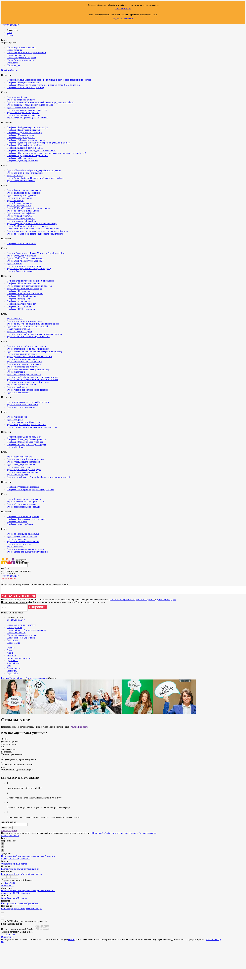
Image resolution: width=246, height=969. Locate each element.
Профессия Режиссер (17, 521)
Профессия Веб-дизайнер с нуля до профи (27, 127)
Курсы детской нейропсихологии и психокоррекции (32, 377)
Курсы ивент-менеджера (19, 544)
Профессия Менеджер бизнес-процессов (26, 439)
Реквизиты (12, 671)
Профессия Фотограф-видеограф (23, 487)
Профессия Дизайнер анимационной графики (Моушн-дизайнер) (38, 142)
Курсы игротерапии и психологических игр (28, 349)
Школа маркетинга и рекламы (21, 47)
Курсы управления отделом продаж (24, 469)
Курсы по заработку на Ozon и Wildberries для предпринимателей (38, 477)
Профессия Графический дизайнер (23, 130)
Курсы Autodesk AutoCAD (19, 216)
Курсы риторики (15, 419)
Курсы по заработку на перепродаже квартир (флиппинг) (35, 234)
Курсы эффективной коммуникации (24, 288)
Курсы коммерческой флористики (23, 193)
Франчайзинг (13, 663)
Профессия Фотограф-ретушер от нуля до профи (30, 489)
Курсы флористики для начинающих (25, 190)
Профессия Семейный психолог (22, 296)
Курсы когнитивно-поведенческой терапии (28, 382)
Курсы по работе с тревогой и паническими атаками (32, 379)
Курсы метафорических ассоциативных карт (28, 369)
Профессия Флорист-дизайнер (21, 137)
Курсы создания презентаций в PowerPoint (27, 117)
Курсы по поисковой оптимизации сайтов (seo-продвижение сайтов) (40, 102)
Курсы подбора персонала (19, 456)
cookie (71, 939)
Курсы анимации (15, 200)
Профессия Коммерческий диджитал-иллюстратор (31, 150)
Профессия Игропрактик (19, 298)
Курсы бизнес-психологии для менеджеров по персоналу (34, 351)
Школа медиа (13, 65)
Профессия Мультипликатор (20, 135)
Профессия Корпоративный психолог (25, 293)
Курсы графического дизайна (21, 180)
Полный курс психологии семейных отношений (30, 281)
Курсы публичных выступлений (22, 404)
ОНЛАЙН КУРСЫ (123, 9)
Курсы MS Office (15, 447)
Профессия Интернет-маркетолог (23, 82)
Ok (2, 942)
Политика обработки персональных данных (23, 856)
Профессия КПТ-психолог (19, 306)
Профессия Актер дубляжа (20, 524)
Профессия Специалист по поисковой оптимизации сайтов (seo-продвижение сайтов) (49, 80)
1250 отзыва (9, 883)
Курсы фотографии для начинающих (25, 499)
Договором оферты (166, 599)
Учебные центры (34, 874)
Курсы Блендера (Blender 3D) (21, 218)
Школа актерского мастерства (21, 57)
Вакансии (12, 864)
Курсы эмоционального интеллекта (24, 364)
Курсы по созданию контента (21, 99)
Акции (10, 35)
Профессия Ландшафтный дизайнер (24, 145)
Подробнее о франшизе (123, 18)
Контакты (11, 655)
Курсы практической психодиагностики (26, 346)
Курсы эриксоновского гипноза (22, 367)
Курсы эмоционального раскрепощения (26, 424)
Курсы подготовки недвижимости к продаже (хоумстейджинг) (37, 231)
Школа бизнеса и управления (21, 60)
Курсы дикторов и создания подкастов (25, 549)
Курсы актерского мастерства (21, 407)
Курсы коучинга (14, 318)
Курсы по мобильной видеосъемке (23, 534)
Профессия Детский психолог (21, 304)
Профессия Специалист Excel (21, 243)
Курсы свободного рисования (21, 384)
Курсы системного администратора (24, 266)
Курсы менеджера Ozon (18, 467)
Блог (9, 665)
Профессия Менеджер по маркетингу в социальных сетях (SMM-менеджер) (43, 85)
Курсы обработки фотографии (21, 504)
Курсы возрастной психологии (22, 359)
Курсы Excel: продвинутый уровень (24, 261)
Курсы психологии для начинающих (24, 321)
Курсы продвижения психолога (22, 354)
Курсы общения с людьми (19, 331)
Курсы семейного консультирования (24, 361)
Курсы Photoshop (15, 175)
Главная (11, 647)
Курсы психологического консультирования (28, 336)
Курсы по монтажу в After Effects (23, 211)
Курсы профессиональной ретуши (23, 507)
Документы (12, 660)
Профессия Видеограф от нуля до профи (26, 519)
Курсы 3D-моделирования (19, 203)
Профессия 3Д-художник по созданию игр (27, 155)
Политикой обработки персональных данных (132, 599)
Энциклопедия (14, 668)
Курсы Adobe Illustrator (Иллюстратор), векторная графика (35, 178)
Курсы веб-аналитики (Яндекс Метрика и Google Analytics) (35, 253)
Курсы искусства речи (24, 422)
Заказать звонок (18, 596)
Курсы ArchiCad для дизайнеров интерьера (28, 226)
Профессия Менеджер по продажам (24, 437)
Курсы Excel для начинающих (21, 255)
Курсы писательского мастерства (23, 541)
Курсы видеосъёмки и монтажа (22, 536)
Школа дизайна (14, 50)
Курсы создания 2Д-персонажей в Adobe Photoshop (32, 223)
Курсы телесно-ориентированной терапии (27, 390)
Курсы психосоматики (18, 392)
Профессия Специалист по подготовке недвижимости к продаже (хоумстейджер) (46, 153)
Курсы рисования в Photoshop (21, 221)
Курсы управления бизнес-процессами (25, 459)
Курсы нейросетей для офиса (21, 271)
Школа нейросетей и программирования (26, 52)
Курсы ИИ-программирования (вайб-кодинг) (29, 268)
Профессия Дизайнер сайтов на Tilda (25, 148)
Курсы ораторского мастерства (28, 402)
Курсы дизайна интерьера (19, 198)
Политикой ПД (213, 939)
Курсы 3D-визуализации (19, 205)
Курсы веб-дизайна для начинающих (25, 173)
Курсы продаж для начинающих (22, 472)
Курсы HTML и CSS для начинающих (25, 258)
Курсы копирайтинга (17, 97)
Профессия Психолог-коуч (19, 291)
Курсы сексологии (16, 372)
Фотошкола (12, 62)
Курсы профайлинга (17, 387)
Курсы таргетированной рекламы (23, 112)
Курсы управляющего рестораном (23, 462)
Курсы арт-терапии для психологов (24, 374)
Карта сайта (12, 673)
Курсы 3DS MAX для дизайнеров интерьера (28, 208)
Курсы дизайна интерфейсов (21, 213)
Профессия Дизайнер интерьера (22, 160)
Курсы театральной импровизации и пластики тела (32, 427)
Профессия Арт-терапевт (19, 301)
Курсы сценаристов (16, 539)
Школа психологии (16, 55)
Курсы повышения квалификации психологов (29, 286)
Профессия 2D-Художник (19, 158)
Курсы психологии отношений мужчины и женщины (33, 324)
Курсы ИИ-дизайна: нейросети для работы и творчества (34, 170)
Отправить (37, 607)
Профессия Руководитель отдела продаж (26, 444)
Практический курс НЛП (19, 329)
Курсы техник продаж (17, 474)
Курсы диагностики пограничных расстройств (29, 356)
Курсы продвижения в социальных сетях (27, 110)
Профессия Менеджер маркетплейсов (25, 442)
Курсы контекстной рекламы (21, 107)
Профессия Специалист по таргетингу (25, 87)
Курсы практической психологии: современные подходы (34, 334)
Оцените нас (7, 885)
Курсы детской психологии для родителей (27, 326)
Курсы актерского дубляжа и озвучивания (27, 552)
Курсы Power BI (14, 263)
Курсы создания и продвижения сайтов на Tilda (30, 105)
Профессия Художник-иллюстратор (24, 132)
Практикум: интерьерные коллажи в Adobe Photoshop (33, 228)
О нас (9, 32)
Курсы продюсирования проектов (23, 115)
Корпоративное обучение (19, 658)
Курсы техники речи (17, 417)
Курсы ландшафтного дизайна (21, 195)
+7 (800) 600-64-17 (10, 25)
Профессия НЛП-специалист (21, 309)
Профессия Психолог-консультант (23, 283)
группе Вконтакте (79, 727)
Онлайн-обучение (10, 70)
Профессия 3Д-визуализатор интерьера (26, 140)
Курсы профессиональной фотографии (26, 501)
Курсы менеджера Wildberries (21, 464)
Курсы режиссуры (15, 546)
